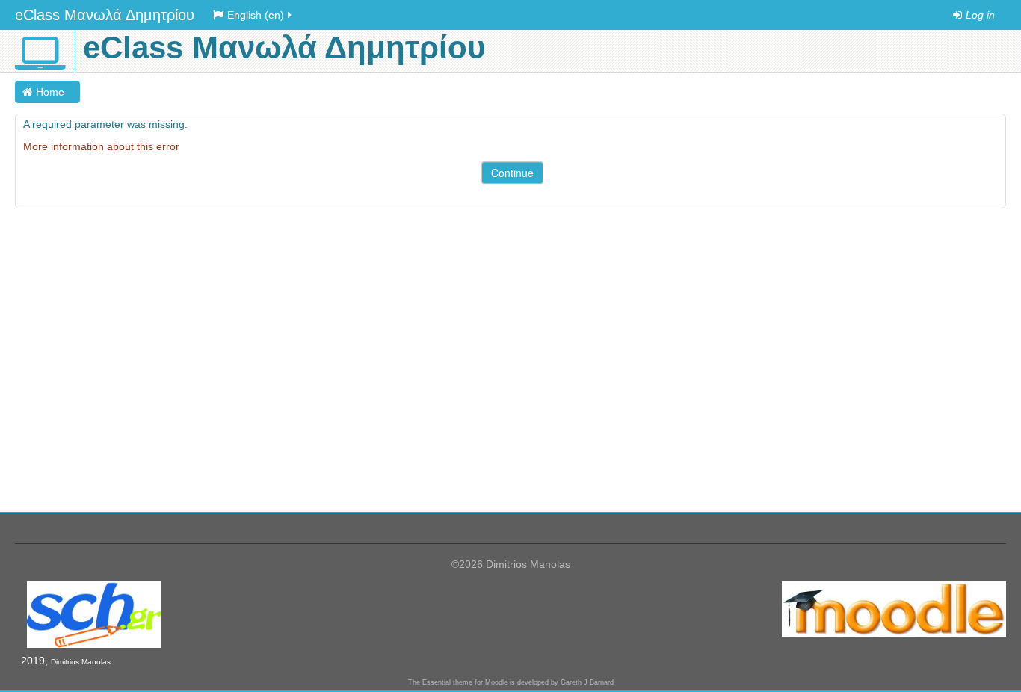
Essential (436, 682)
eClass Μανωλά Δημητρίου (104, 15)
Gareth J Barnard (587, 682)
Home (50, 92)
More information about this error (101, 146)
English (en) (255, 15)
